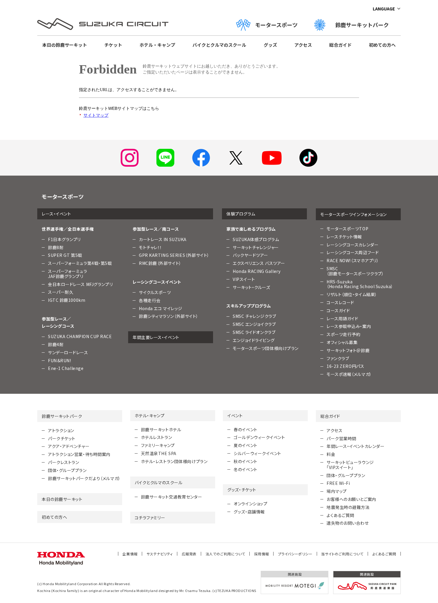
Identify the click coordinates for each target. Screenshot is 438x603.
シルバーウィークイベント (257, 453)
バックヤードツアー (250, 255)
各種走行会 (150, 300)
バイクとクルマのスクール (219, 45)
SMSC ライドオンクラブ (254, 332)
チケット (113, 45)
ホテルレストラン (156, 437)
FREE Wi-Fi (338, 483)
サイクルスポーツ (155, 292)
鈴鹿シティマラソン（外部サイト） (168, 316)
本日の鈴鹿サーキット (64, 45)
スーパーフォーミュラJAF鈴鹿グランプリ (67, 273)
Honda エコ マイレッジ (160, 308)
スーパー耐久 (60, 292)
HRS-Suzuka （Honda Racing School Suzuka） (360, 284)
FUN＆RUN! (59, 360)
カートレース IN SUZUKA (163, 239)
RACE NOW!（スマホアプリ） (353, 260)
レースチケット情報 (344, 237)
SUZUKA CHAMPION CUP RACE (80, 336)
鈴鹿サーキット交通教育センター (171, 497)
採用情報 (261, 554)
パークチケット (61, 438)
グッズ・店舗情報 (249, 512)
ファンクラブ (338, 358)
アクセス (303, 45)
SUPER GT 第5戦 (65, 255)
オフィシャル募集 (342, 342)
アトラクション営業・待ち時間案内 (79, 454)
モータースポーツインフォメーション (353, 214)
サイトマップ (95, 115)
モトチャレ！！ (150, 247)
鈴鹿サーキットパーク (364, 25)
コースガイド (338, 310)
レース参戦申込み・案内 (349, 326)
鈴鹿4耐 (55, 344)
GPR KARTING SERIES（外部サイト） (174, 255)
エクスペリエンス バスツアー (259, 263)
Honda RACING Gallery (256, 271)
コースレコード (340, 302)
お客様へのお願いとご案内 (351, 499)
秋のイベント (245, 461)
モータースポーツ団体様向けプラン (266, 348)
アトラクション (61, 430)
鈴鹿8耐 (55, 247)
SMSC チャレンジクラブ (254, 316)
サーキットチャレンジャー (256, 247)
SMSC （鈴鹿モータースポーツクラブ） (355, 270)
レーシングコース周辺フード (353, 252)
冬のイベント (245, 469)
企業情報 (129, 554)
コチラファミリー (150, 518)
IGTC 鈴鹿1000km (66, 300)
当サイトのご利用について (342, 554)
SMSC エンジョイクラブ (254, 324)
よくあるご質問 (340, 515)
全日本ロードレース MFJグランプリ (80, 284)
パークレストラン (63, 462)
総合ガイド (340, 45)
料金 (331, 454)
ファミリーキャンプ (158, 445)
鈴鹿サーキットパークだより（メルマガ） (84, 478)
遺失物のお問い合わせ (348, 523)
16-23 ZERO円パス (345, 366)
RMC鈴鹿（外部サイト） (160, 263)
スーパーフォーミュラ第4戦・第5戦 (80, 263)
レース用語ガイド (342, 318)
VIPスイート (244, 279)
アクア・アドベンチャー (68, 446)
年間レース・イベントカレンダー (355, 446)
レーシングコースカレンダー (352, 245)
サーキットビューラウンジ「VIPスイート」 (350, 464)
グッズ (270, 45)
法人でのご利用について (225, 554)
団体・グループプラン (67, 470)
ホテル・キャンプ (157, 45)
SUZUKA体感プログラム (256, 239)
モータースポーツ (276, 25)
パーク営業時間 (341, 438)
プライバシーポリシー (295, 554)
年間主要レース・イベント (156, 337)
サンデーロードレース (68, 352)
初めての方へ (382, 45)
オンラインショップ (250, 504)
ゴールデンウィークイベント (259, 437)
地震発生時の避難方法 (348, 507)
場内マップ (337, 491)
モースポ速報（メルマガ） (349, 374)
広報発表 (189, 554)
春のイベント (245, 429)
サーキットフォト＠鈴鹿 (348, 350)
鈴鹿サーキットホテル (161, 429)
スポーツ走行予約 (343, 334)
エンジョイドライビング (253, 340)
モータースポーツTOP (347, 229)
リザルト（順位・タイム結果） (352, 294)
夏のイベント (245, 445)
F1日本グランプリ (64, 239)
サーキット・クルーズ (251, 287)
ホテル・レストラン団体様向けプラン (174, 461)
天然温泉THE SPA (158, 453)
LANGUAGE (384, 9)
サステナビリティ (160, 554)
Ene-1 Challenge (65, 368)
